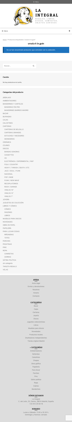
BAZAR (5, 113)
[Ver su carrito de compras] (69, 31)
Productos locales (36, 335)
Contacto (36, 296)
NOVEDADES (7, 222)
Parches (36, 373)
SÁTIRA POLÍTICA (9, 260)
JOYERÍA (6, 199)
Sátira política (36, 379)
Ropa (36, 383)
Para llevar (36, 370)
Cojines (36, 386)
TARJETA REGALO (10, 266)
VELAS (5, 270)
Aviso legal (36, 283)
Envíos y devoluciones (36, 286)
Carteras (36, 312)
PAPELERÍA (7, 228)
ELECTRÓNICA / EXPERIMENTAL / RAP (19, 161)
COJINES (6, 145)
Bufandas (36, 354)
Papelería (36, 367)
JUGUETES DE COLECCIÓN (13, 203)
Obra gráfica (36, 364)
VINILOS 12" (9, 193)
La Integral (47, 13)
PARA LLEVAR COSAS (11, 231)
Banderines (36, 389)
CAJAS (5, 120)
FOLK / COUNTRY (11, 164)
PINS (4, 247)
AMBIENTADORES (9, 101)
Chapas (36, 360)
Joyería (36, 315)
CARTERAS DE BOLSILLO (14, 129)
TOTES (6, 238)
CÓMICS (7, 209)
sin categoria (7, 263)
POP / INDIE (8, 177)
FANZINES (8, 212)
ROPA (5, 250)
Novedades (36, 331)
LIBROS (7, 215)
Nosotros (36, 290)
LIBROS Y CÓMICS (10, 206)
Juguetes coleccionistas (36, 322)
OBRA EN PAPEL (9, 225)
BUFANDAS (7, 117)
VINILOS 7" (8, 196)
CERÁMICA (7, 142)
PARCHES (6, 241)
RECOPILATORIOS (11, 184)
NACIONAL (8, 174)
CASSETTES (9, 155)
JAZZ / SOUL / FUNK (12, 171)
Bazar (36, 306)
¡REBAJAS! (7, 97)
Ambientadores (36, 351)
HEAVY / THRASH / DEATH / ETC (16, 168)
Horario (36, 293)
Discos (36, 319)
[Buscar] (33, 66)
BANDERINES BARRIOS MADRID (16, 110)
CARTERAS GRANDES (12, 133)
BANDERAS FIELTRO (12, 107)
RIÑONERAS (9, 235)
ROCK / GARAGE (10, 187)
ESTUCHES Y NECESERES (14, 136)
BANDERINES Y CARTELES (13, 104)
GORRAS (7, 257)
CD (5, 158)
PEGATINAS (7, 244)
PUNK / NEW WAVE (11, 180)
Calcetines (36, 357)
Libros (36, 325)
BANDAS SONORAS (11, 152)
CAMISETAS (9, 254)
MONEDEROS (9, 139)
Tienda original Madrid (36, 341)
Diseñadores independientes (36, 338)
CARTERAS (7, 126)
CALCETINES (8, 123)
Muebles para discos (36, 328)
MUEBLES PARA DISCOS (12, 219)
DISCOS (6, 148)
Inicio (4, 40)
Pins (36, 376)
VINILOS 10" (9, 190)
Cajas (36, 309)
